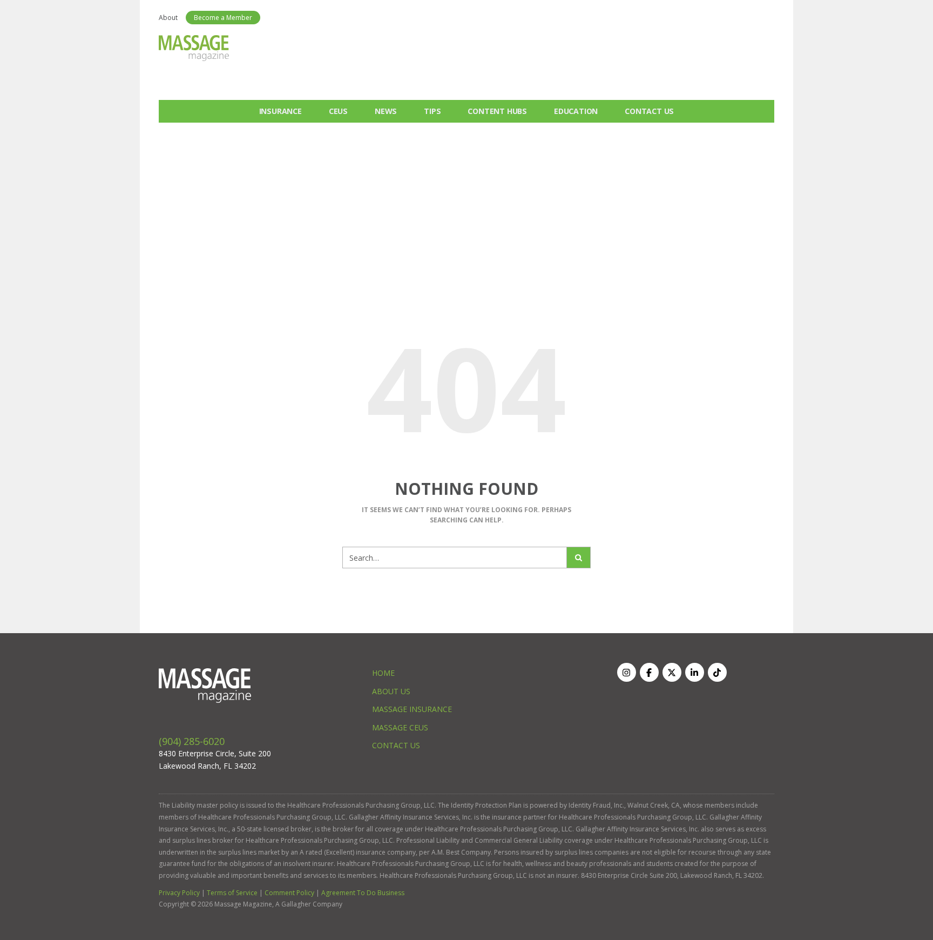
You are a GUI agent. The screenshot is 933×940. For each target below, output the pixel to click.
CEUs (338, 111)
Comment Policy (289, 892)
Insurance (280, 111)
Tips (432, 111)
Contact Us (649, 111)
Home (383, 673)
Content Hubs (497, 111)
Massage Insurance (412, 709)
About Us (391, 691)
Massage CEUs (400, 727)
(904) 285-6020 (192, 741)
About (168, 17)
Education (576, 111)
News (386, 111)
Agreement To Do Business (362, 892)
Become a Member (223, 17)
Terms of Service (232, 892)
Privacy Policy (179, 892)
